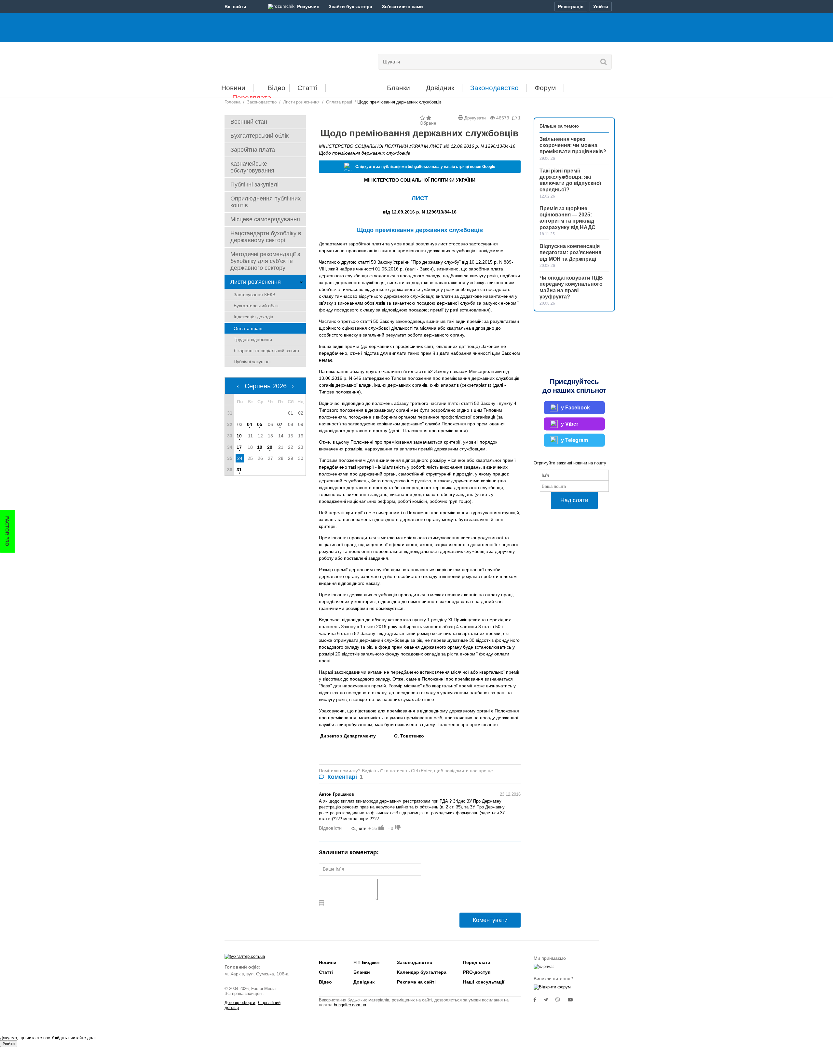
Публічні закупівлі (254, 184)
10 (239, 435)
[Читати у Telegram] (549, 999)
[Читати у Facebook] (539, 999)
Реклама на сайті (416, 982)
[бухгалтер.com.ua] (269, 60)
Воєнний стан (248, 121)
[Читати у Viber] (561, 999)
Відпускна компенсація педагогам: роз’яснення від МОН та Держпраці (570, 252)
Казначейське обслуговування (252, 167)
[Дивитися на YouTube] (574, 999)
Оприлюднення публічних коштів (265, 202)
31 (239, 469)
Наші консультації (483, 982)
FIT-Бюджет (352, 85)
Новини (233, 87)
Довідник (440, 87)
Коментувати (490, 920)
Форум (545, 87)
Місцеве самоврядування (265, 219)
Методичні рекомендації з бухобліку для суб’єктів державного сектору (265, 261)
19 (259, 447)
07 (279, 424)
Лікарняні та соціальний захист (266, 350)
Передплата (251, 97)
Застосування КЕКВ (254, 294)
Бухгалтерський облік (259, 135)
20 (269, 447)
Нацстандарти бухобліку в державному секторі (265, 236)
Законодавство (494, 87)
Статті (307, 87)
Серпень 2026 (266, 386)
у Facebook (575, 407)
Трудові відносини (253, 339)
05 (259, 424)
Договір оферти (240, 1002)
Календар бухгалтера (421, 972)
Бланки (398, 87)
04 (249, 424)
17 (239, 447)
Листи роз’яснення (255, 282)
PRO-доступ (476, 972)
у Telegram (574, 440)
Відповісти (330, 828)
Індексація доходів (253, 316)
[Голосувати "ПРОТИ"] (398, 828)
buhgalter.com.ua (350, 1004)
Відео (276, 87)
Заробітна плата (252, 149)
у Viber (569, 424)
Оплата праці (248, 328)
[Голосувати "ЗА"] (381, 828)
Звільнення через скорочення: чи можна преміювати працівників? (572, 145)
